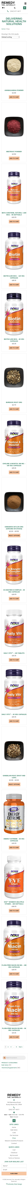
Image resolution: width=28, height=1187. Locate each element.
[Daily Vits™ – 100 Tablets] (14, 628)
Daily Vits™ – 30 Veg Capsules (14, 714)
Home (3, 29)
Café (14, 1133)
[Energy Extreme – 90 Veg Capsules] (14, 814)
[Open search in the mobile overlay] (14, 1058)
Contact (14, 1143)
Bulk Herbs (5, 1065)
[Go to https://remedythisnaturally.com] (8, 3)
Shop (14, 1138)
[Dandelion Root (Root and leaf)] (14, 750)
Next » (21, 1047)
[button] (24, 7)
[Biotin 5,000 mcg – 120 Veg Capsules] (14, 251)
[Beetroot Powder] (14, 126)
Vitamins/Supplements (9, 1068)
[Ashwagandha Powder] (14, 65)
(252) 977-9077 (15, 11)
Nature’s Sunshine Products (14, 1141)
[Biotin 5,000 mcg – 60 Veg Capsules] (14, 314)
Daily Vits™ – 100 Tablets (14, 653)
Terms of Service (14, 1158)
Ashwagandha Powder (14, 90)
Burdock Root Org (14, 402)
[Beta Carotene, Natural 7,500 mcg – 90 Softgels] (14, 188)
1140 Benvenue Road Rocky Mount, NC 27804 (14, 1103)
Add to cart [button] (14, 97)
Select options (14, 535)
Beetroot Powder (14, 151)
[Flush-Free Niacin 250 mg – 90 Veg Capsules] (14, 1003)
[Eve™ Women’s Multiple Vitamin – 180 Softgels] (14, 877)
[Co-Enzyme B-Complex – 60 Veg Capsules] (14, 565)
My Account (14, 1155)
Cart (14, 1150)
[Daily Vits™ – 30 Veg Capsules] (14, 689)
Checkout (14, 1153)
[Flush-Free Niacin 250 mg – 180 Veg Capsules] (14, 940)
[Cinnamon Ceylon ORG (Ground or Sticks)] (14, 502)
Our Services (14, 1135)
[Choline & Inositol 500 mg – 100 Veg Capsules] (14, 438)
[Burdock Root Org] (14, 377)
